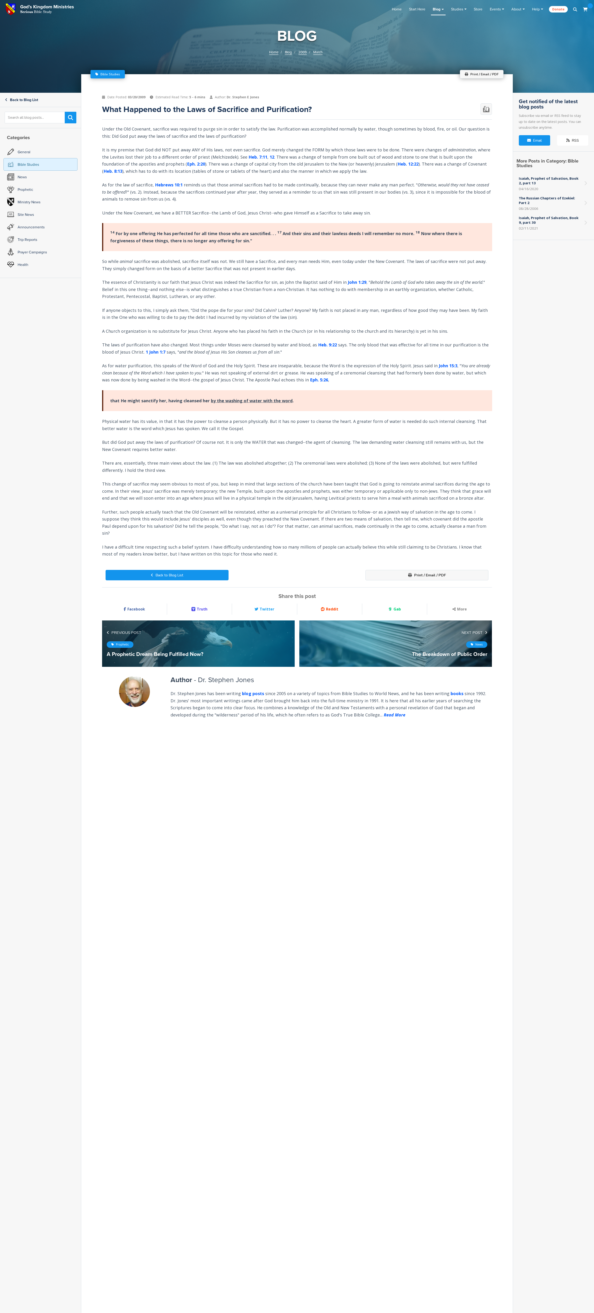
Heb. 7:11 (258, 157)
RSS (575, 140)
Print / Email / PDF (429, 575)
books (457, 693)
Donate (558, 9)
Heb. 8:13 (112, 171)
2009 (302, 52)
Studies (457, 9)
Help (536, 9)
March (318, 52)
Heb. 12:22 (408, 164)
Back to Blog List (23, 99)
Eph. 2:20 (196, 164)
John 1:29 (357, 282)
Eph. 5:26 (319, 380)
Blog (436, 9)
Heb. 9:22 (327, 345)
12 (272, 157)
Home (397, 9)
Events (495, 9)
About (516, 9)
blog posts (253, 693)
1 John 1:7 (155, 352)
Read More (394, 715)
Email (537, 140)
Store (478, 9)
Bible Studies (110, 74)
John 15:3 (448, 365)
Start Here (417, 9)
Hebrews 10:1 (169, 185)
